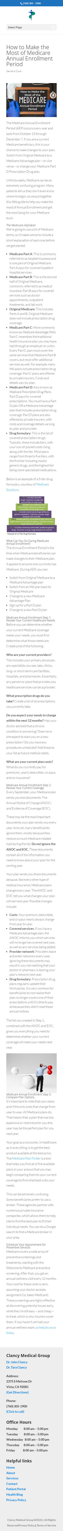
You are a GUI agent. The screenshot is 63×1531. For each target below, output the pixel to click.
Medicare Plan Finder (26, 1158)
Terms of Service (46, 1525)
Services (12, 1478)
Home (10, 1467)
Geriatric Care (13, 71)
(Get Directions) (17, 1392)
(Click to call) (15, 1411)
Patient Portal (16, 1489)
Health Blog (14, 1494)
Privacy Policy (16, 1500)
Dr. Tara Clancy (16, 1367)
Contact (12, 1484)
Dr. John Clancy (17, 1362)
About (10, 1473)
